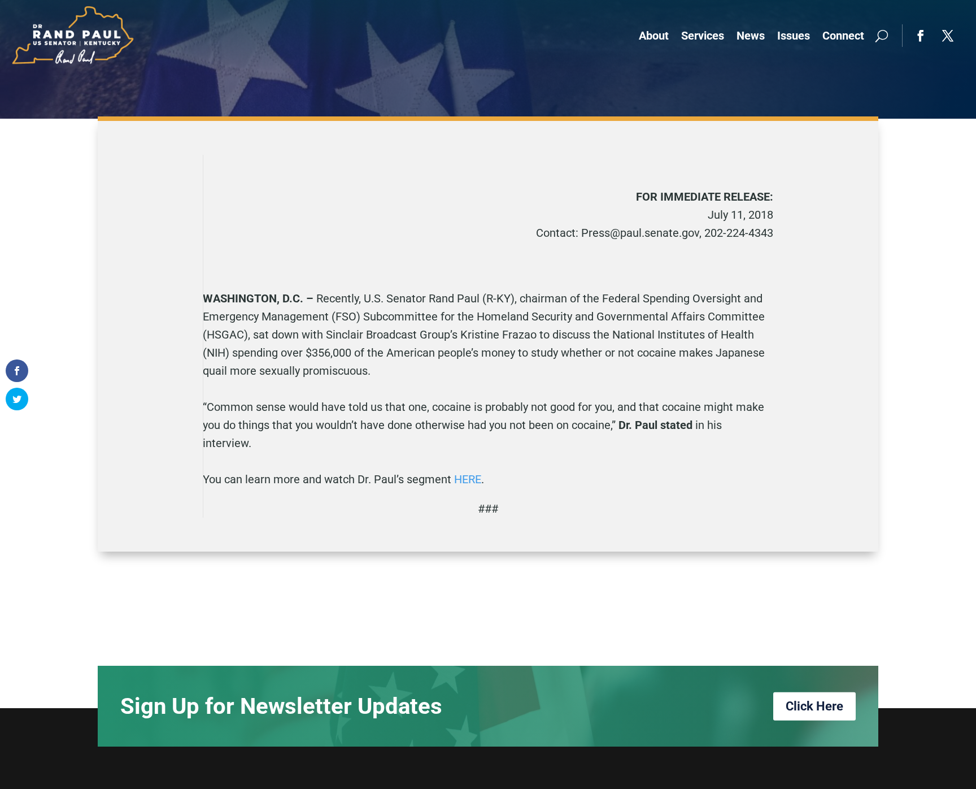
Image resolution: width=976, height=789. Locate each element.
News (751, 35)
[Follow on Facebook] (920, 35)
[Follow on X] (947, 35)
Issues (793, 35)
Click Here (814, 706)
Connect (843, 35)
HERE (467, 479)
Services (702, 35)
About (654, 35)
